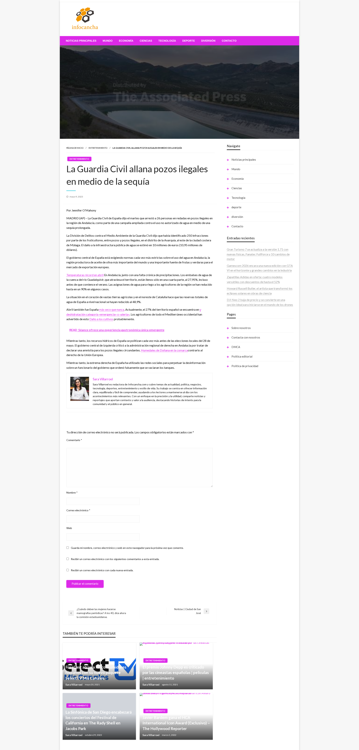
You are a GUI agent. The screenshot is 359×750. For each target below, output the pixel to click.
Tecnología (167, 40)
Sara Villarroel (74, 684)
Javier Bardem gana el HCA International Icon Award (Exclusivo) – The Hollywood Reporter (176, 723)
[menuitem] (81, 40)
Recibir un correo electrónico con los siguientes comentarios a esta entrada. (115, 559)
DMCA (235, 347)
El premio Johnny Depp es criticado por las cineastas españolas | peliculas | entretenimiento (175, 672)
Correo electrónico (78, 510)
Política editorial (241, 356)
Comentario (74, 440)
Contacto (229, 40)
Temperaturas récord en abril (85, 275)
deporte (188, 40)
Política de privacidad (244, 366)
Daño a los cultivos (101, 319)
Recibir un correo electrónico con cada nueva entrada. (102, 570)
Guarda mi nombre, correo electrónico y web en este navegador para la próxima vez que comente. (127, 547)
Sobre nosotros (241, 328)
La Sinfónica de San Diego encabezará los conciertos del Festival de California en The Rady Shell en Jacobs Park (98, 720)
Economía (126, 40)
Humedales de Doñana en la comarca (164, 350)
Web (69, 528)
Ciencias (146, 40)
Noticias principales (81, 40)
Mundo (108, 40)
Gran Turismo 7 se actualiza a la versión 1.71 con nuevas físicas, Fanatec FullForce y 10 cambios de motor (258, 254)
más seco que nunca (111, 309)
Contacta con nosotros (245, 337)
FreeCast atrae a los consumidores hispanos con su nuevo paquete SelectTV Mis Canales (95, 672)
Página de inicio (74, 148)
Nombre (72, 492)
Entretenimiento (98, 148)
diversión (208, 40)
